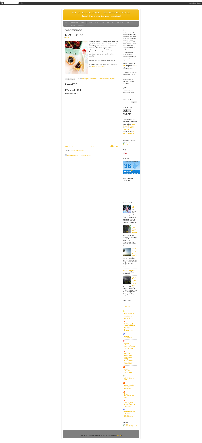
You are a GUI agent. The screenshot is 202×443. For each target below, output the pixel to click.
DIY (108, 22)
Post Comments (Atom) (78, 150)
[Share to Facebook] (72, 79)
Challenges (81, 25)
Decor (97, 22)
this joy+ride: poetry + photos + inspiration (129, 413)
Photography (111, 78)
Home (66, 22)
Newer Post (69, 146)
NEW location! (127, 388)
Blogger (119, 435)
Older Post (114, 146)
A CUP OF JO (127, 306)
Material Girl (74, 22)
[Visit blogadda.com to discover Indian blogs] (130, 427)
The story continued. (128, 270)
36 (127, 165)
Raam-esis (134, 206)
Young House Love (129, 313)
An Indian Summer (129, 378)
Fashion (90, 22)
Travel (66, 25)
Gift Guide (130, 22)
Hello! (125, 379)
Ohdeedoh (126, 343)
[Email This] (66, 79)
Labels (83, 22)
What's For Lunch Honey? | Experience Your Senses (129, 325)
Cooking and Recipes (88, 78)
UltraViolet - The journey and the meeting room (134, 281)
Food (103, 22)
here (124, 65)
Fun (113, 22)
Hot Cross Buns (128, 337)
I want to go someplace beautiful (134, 252)
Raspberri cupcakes (97, 66)
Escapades (126, 336)
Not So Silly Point (128, 403)
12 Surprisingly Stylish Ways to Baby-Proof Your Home (129, 346)
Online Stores (120, 22)
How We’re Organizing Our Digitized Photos (128, 316)
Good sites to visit (103, 78)
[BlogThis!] (68, 79)
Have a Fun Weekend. (129, 308)
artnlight (126, 369)
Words (73, 25)
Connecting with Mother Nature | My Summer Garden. (129, 362)
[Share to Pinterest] (74, 79)
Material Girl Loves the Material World (101, 13)
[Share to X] (70, 79)
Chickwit (126, 394)
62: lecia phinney (128, 416)
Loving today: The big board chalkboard (134, 230)
